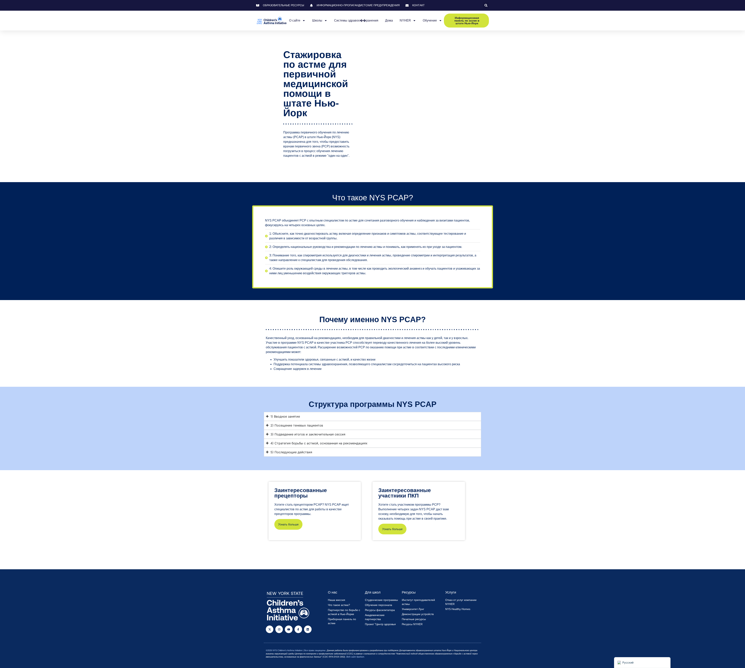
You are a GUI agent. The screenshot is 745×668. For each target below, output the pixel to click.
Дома (389, 20)
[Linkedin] (308, 629)
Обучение (430, 20)
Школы (317, 20)
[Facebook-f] (298, 629)
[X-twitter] (269, 629)
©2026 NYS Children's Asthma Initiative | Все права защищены (296, 650)
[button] (486, 5)
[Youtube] (288, 629)
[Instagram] (279, 629)
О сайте (294, 20)
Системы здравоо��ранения (356, 20)
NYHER (405, 20)
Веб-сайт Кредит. (355, 657)
